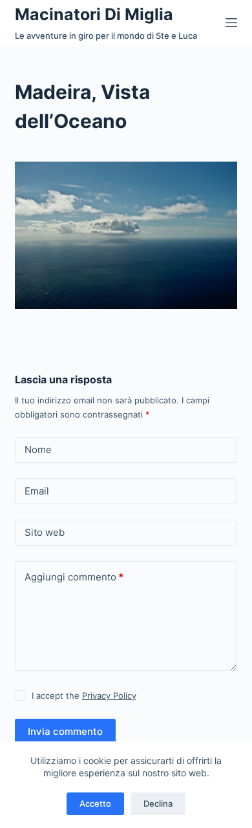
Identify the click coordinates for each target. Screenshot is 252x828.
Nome (38, 449)
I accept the (84, 695)
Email (37, 491)
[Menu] (231, 22)
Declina (158, 803)
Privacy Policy (109, 695)
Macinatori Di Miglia (94, 14)
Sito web (45, 532)
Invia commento (65, 731)
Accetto (95, 803)
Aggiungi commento (74, 577)
